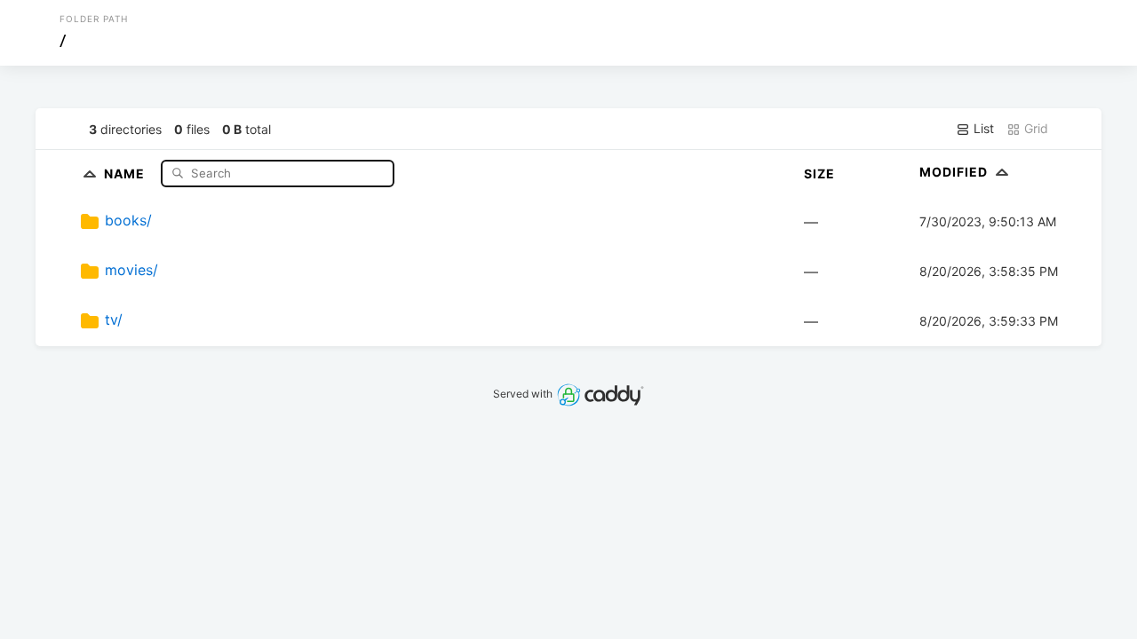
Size (819, 173)
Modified (955, 171)
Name (126, 172)
